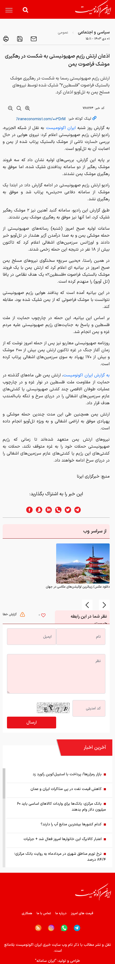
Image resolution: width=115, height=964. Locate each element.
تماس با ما (44, 913)
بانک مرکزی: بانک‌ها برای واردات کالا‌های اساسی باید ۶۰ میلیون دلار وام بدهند (61, 806)
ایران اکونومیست (61, 128)
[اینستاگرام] (51, 928)
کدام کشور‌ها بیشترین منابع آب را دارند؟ (71, 824)
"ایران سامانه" (45, 961)
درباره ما (61, 913)
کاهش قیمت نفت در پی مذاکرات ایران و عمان (66, 789)
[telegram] (80, 509)
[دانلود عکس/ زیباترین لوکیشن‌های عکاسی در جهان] (83, 563)
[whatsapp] (57, 509)
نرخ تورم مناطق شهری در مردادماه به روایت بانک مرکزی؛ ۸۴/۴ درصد (60, 857)
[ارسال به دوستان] (33, 38)
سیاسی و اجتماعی (94, 32)
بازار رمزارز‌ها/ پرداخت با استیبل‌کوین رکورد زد (67, 774)
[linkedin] (47, 509)
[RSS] (38, 928)
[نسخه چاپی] (6, 38)
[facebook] (28, 509)
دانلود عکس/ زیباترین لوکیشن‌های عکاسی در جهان (78, 586)
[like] (43, 616)
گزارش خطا (10, 614)
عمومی (63, 32)
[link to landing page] (93, 8)
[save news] (19, 38)
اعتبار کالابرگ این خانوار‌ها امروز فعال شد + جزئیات (63, 839)
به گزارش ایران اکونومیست (86, 375)
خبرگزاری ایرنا (88, 476)
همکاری (27, 913)
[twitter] (66, 509)
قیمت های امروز (82, 913)
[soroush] (37, 509)
